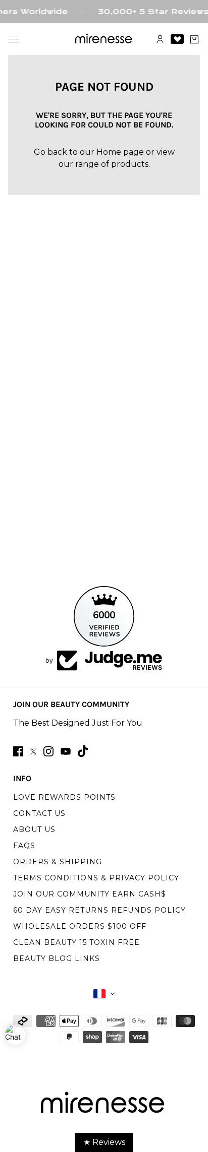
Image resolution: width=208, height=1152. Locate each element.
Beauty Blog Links (56, 958)
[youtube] (66, 751)
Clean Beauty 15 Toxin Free (76, 942)
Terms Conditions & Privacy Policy (96, 877)
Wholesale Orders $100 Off (79, 926)
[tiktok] (83, 751)
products (129, 164)
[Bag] (194, 39)
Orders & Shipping (57, 861)
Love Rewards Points (64, 797)
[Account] (160, 39)
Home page (120, 152)
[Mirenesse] (104, 39)
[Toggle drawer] (13, 39)
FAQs (24, 845)
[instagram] (48, 751)
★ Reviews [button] (104, 1142)
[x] (33, 751)
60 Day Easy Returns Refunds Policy (99, 910)
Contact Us (39, 813)
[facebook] (18, 751)
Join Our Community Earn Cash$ (89, 894)
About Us (34, 829)
